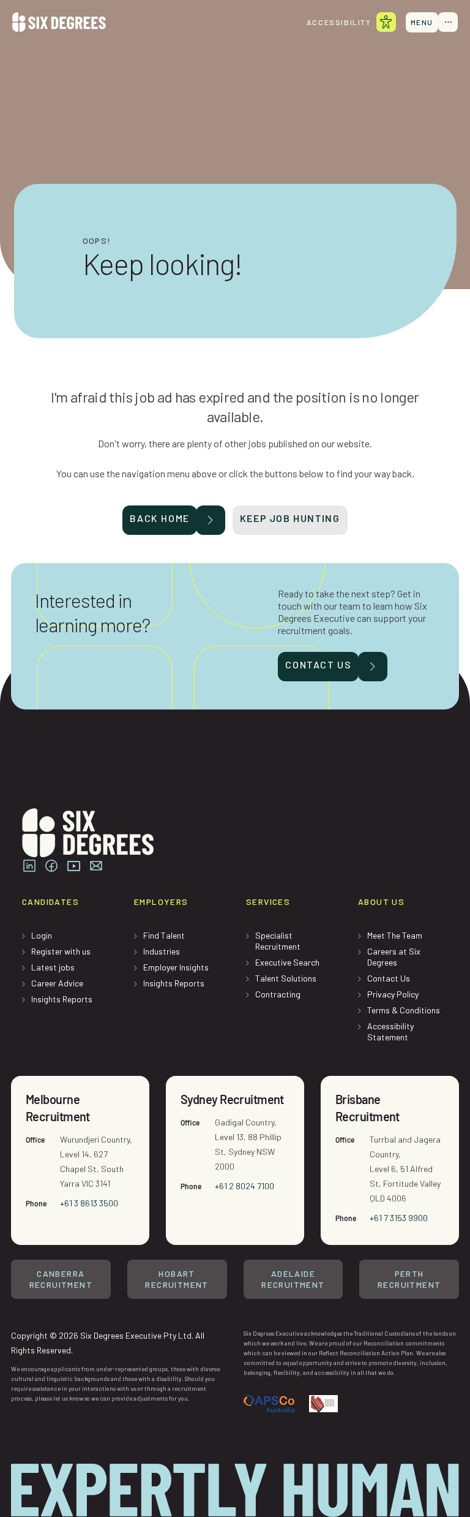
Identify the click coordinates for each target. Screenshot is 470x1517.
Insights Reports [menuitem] (61, 999)
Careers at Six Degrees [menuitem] (393, 956)
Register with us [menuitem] (61, 951)
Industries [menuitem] (161, 951)
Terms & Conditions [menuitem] (403, 1010)
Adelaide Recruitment (292, 1279)
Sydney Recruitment (232, 1099)
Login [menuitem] (41, 935)
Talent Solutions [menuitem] (285, 978)
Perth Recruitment (409, 1279)
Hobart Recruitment (176, 1279)
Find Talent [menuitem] (164, 935)
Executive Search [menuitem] (287, 962)
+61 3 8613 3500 (89, 1203)
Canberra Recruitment (60, 1279)
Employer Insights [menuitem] (176, 967)
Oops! (97, 240)
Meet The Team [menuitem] (394, 935)
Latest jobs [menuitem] (53, 967)
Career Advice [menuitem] (57, 983)
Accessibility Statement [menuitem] (390, 1031)
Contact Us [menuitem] (388, 978)
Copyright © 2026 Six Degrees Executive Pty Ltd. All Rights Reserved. (107, 1342)
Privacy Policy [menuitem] (393, 994)
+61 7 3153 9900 (399, 1217)
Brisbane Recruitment (367, 1108)
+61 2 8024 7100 (244, 1186)
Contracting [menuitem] (277, 994)
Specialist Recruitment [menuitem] (277, 940)
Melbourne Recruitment (58, 1108)
